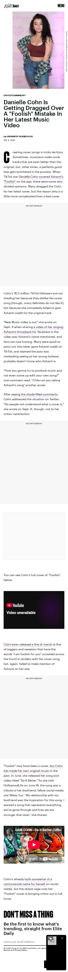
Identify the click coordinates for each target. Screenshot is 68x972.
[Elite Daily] (11, 5)
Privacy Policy (21, 950)
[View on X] (34, 536)
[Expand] (50, 938)
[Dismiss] (62, 938)
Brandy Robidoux (20, 136)
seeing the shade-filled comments (34, 394)
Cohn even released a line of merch (28, 644)
